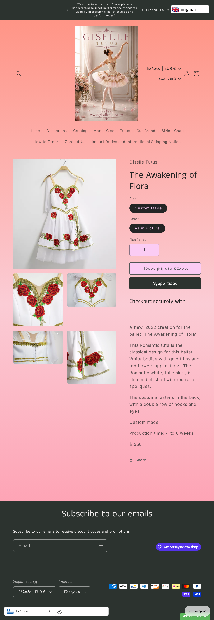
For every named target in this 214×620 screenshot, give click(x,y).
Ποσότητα (137, 239)
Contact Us (197, 616)
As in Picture (147, 228)
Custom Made (148, 208)
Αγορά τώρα (165, 283)
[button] (19, 73)
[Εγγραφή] (101, 545)
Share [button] (140, 460)
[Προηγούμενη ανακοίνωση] (67, 10)
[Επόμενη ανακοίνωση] (142, 10)
